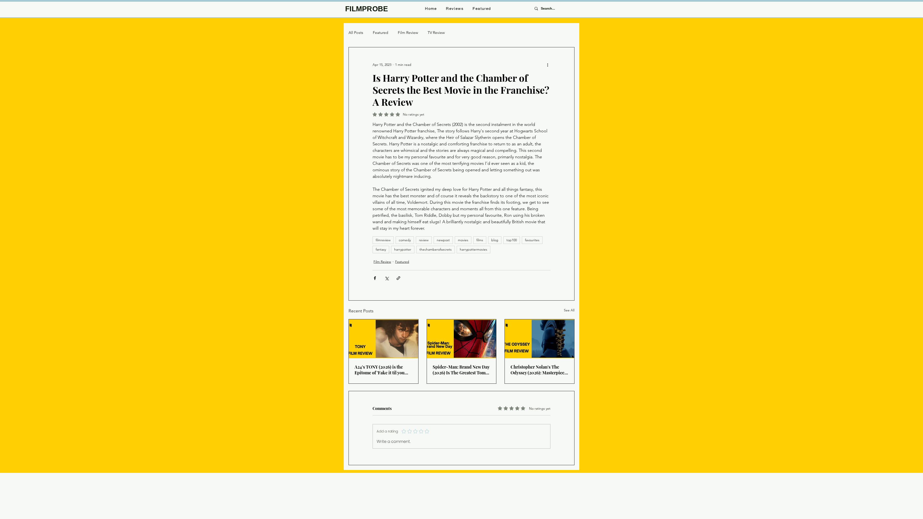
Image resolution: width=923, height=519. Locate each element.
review (424, 240)
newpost (443, 240)
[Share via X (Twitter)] (386, 278)
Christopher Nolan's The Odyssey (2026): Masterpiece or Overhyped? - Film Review (539, 370)
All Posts (356, 32)
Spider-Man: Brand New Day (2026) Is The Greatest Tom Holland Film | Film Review (461, 370)
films (479, 240)
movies (463, 240)
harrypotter (402, 249)
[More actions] (547, 65)
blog (494, 240)
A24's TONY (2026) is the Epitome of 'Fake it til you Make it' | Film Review (380, 370)
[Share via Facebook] (375, 278)
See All (569, 310)
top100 (511, 240)
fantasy (381, 249)
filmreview (383, 240)
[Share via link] (398, 278)
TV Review (436, 32)
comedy (405, 240)
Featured (380, 32)
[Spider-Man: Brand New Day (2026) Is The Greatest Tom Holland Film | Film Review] (461, 338)
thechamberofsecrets (435, 249)
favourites (532, 240)
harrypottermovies (473, 249)
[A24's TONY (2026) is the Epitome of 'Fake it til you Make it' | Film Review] (383, 338)
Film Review (408, 32)
